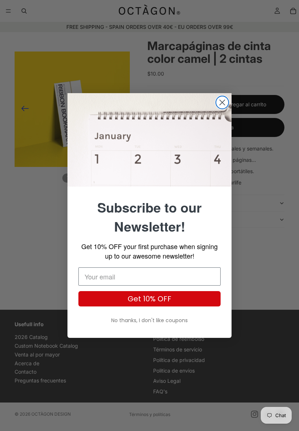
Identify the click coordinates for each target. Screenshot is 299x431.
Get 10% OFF (149, 299)
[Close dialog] (222, 102)
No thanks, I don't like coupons (149, 320)
